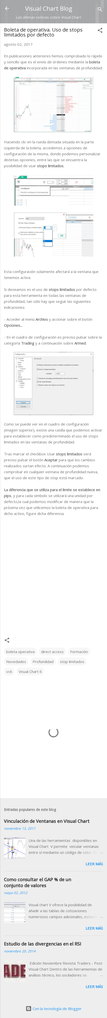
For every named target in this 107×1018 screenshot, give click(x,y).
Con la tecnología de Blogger (57, 1008)
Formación (79, 651)
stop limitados (72, 661)
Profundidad (43, 661)
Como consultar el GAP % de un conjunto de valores (37, 882)
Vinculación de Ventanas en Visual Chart (47, 821)
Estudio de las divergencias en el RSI (42, 944)
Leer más (94, 863)
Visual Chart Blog (48, 8)
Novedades (16, 661)
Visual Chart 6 (30, 671)
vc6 (9, 671)
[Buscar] (100, 10)
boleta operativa (20, 651)
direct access (52, 651)
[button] (100, 31)
